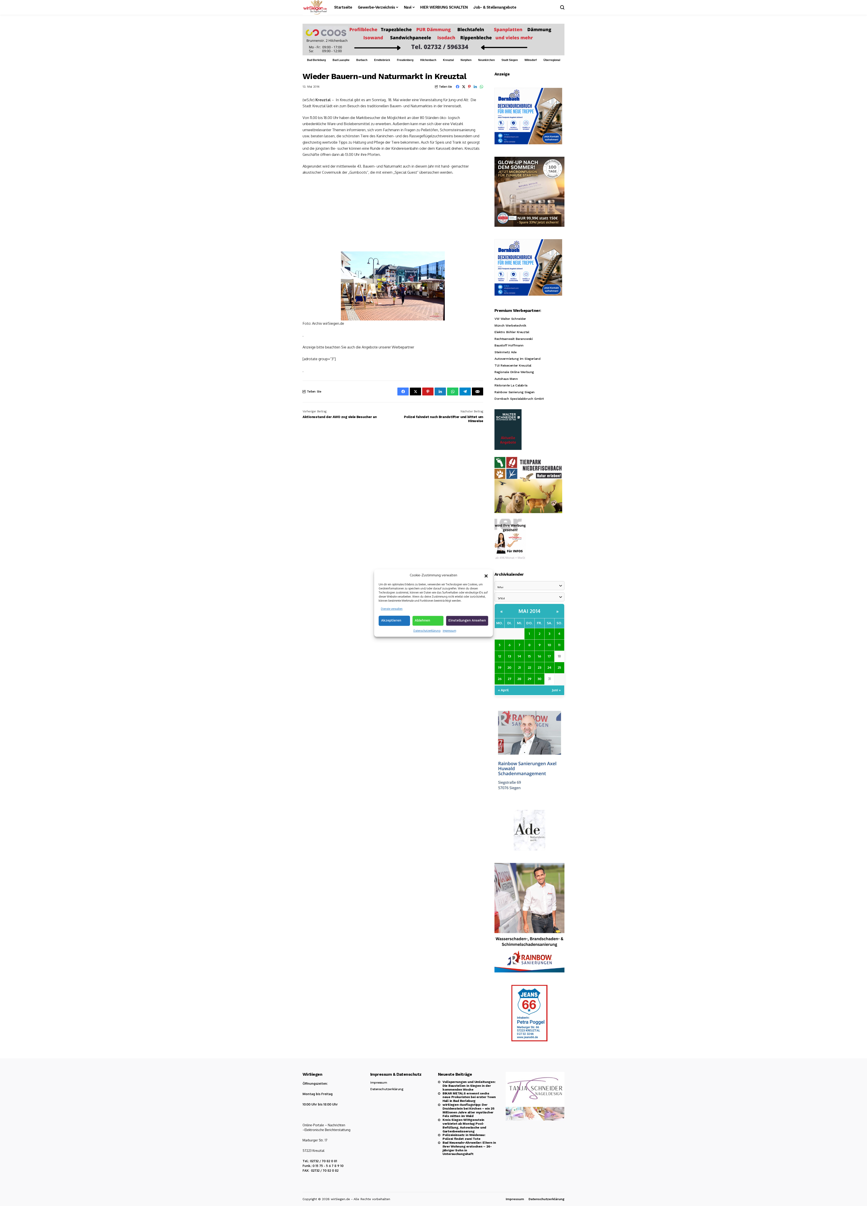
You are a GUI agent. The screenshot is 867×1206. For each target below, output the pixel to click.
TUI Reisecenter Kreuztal (512, 365)
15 (529, 656)
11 (559, 645)
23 (539, 667)
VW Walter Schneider (510, 318)
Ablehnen (422, 620)
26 (499, 679)
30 (539, 679)
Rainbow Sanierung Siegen (514, 392)
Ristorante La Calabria (510, 385)
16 (539, 656)
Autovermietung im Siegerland (517, 358)
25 (559, 667)
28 (519, 679)
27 (509, 679)
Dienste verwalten (392, 608)
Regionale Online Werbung (514, 372)
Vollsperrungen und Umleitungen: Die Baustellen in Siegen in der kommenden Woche (469, 1085)
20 (509, 667)
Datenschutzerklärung (426, 630)
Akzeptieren (391, 620)
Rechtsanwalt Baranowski (513, 339)
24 (549, 667)
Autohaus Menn (506, 379)
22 (529, 667)
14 (519, 656)
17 (549, 656)
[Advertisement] (393, 213)
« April (503, 690)
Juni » (556, 690)
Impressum (449, 630)
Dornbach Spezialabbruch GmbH (519, 398)
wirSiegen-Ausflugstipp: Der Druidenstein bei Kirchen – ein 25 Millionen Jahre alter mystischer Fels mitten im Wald (468, 1110)
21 (519, 667)
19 (499, 667)
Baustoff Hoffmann (509, 345)
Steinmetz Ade (505, 352)
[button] (486, 575)
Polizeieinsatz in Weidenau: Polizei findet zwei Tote (464, 1137)
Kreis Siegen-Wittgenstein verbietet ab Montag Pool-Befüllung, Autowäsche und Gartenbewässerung (464, 1125)
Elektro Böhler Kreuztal (511, 332)
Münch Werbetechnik (510, 325)
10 (549, 645)
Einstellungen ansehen (467, 620)
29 (529, 679)
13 (509, 656)
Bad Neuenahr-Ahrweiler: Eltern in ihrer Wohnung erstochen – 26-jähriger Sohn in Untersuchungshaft (469, 1148)
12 (499, 656)
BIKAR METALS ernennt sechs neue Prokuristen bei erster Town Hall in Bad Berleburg (469, 1097)
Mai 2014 (529, 611)
